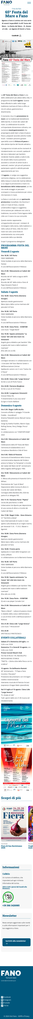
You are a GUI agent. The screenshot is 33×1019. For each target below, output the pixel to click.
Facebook (7, 997)
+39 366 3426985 (11, 905)
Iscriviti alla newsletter (16, 941)
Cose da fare (16, 9)
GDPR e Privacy (23, 1016)
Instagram (7, 1000)
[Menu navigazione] (29, 3)
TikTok (5, 1005)
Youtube (6, 1003)
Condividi (15, 36)
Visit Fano (13, 1016)
